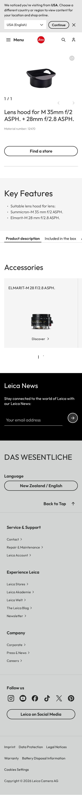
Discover (38, 339)
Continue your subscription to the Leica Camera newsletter (73, 418)
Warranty (11, 758)
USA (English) (17, 25)
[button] (73, 503)
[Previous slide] (58, 103)
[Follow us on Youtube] (23, 698)
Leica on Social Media (41, 714)
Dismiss (73, 24)
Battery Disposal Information (43, 758)
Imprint (9, 747)
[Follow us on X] (59, 698)
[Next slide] (73, 103)
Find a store (41, 151)
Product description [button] (23, 238)
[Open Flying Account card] (73, 39)
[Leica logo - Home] (41, 39)
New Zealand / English (41, 485)
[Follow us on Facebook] (35, 698)
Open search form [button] (63, 39)
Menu (18, 39)
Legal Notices (56, 747)
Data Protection (31, 747)
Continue (59, 25)
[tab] (38, 357)
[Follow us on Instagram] (11, 698)
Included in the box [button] (60, 238)
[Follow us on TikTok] (47, 698)
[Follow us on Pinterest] (71, 698)
